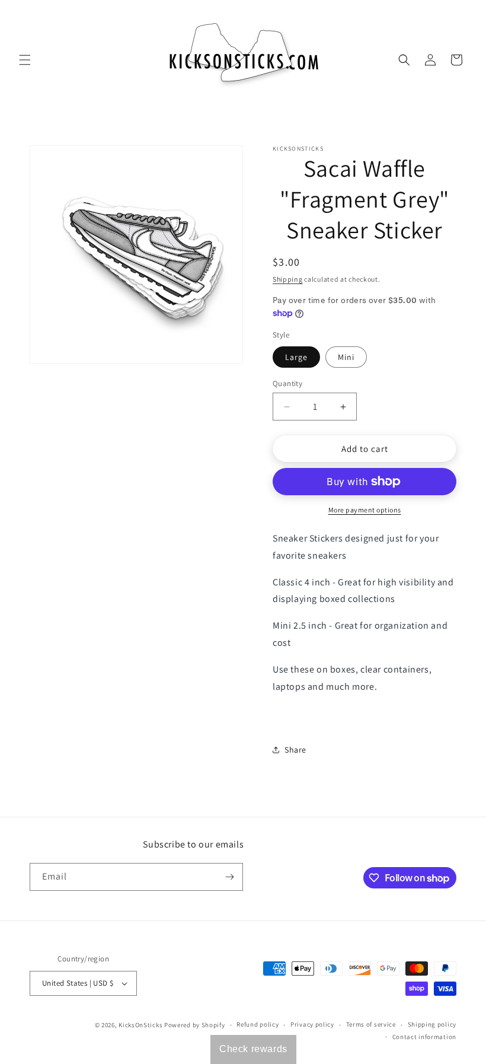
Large (296, 357)
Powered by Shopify (194, 1025)
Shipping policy (432, 1024)
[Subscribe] (229, 877)
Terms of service (371, 1024)
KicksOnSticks (140, 1025)
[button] (25, 60)
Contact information (424, 1037)
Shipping (288, 279)
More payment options (364, 509)
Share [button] (295, 749)
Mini (346, 357)
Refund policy (257, 1024)
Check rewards (253, 1049)
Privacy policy (312, 1024)
